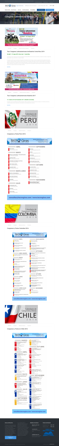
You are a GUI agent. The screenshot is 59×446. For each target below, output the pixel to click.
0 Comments (32, 48)
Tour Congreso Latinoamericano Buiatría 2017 (21, 95)
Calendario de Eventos (22, 48)
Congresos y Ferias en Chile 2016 (17, 329)
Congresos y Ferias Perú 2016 (16, 134)
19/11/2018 (9, 48)
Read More (8, 66)
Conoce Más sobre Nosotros (10, 437)
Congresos (27, 48)
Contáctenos (51, 2)
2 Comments (33, 92)
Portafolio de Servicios (38, 2)
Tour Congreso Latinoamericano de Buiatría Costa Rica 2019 (25, 51)
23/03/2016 (9, 325)
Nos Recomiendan (26, 9)
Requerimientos (45, 2)
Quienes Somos (7, 9)
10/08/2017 (9, 92)
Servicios (19, 9)
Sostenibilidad (32, 9)
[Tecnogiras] (10, 5)
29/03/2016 (9, 130)
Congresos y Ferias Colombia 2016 (18, 228)
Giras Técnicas (13, 9)
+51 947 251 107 (51, 444)
